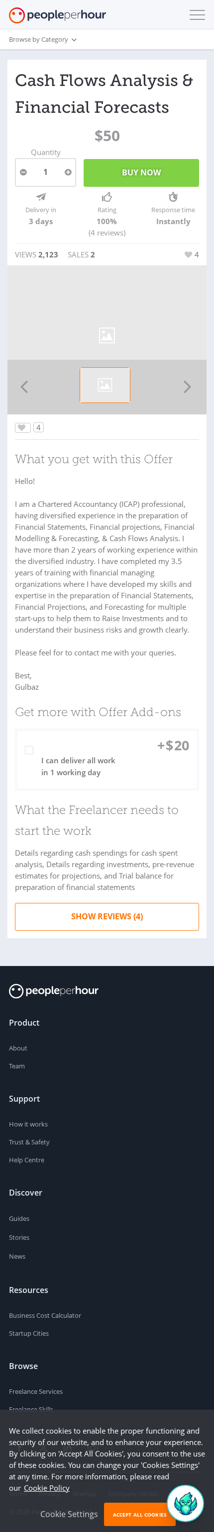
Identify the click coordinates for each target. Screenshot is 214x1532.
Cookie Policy (47, 1488)
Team (17, 1065)
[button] (195, 15)
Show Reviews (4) (107, 916)
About (18, 1048)
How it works (28, 1124)
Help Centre (26, 1159)
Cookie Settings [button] (69, 1514)
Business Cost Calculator (45, 1315)
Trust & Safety (29, 1141)
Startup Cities (29, 1333)
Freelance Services (36, 1391)
